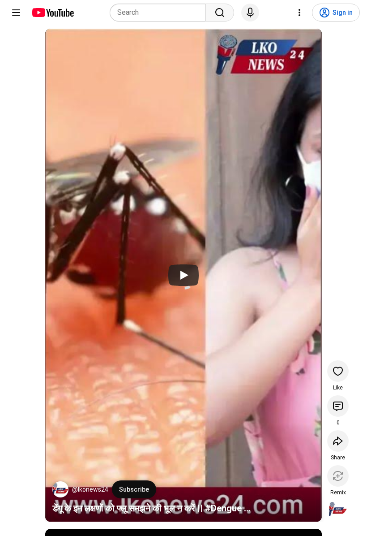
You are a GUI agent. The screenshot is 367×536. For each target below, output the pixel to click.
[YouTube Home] (52, 12)
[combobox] (160, 12)
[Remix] (338, 476)
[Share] (338, 441)
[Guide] (16, 12)
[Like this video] (338, 371)
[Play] (183, 275)
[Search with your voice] (250, 13)
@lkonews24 (90, 489)
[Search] (219, 13)
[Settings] (299, 12)
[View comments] (338, 406)
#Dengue (223, 508)
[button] (60, 489)
